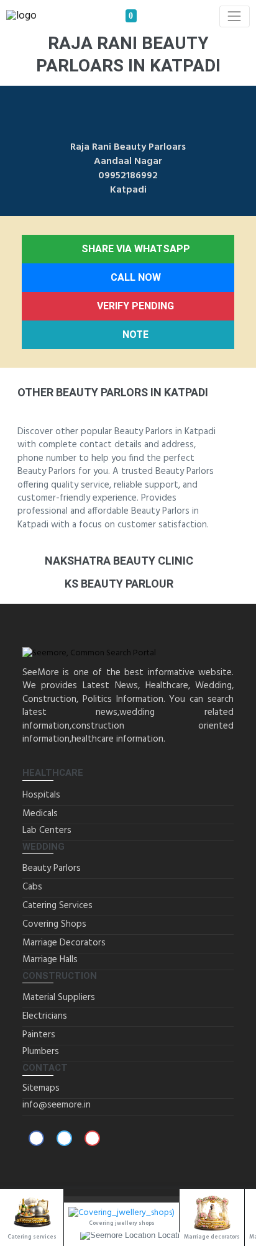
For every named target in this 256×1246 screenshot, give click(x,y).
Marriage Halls (50, 959)
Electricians (44, 1016)
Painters (38, 1035)
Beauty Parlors (51, 868)
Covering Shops (54, 924)
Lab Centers (46, 830)
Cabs (32, 887)
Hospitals (41, 795)
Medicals (40, 813)
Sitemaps (41, 1088)
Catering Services (57, 905)
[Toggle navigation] (234, 16)
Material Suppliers (58, 997)
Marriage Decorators (64, 943)
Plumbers (40, 1051)
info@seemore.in (56, 1105)
